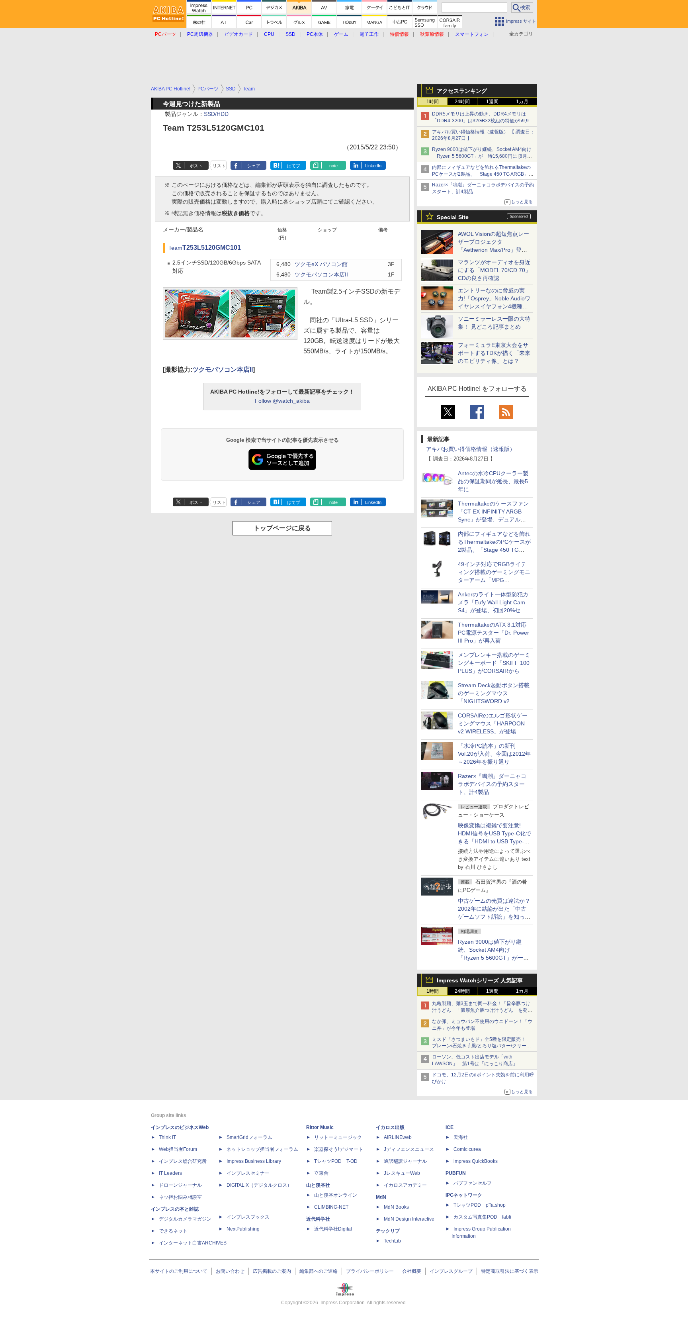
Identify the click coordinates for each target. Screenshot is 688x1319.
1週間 (492, 101)
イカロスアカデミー (405, 1185)
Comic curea (467, 1149)
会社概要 (411, 1271)
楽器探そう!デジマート (338, 1149)
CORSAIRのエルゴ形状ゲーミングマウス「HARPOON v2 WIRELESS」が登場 (493, 723)
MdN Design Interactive (409, 1219)
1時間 (432, 101)
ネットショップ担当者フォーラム (262, 1149)
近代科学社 (318, 1219)
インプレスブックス (248, 1217)
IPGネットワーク (464, 1195)
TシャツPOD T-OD (336, 1161)
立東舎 (321, 1173)
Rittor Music (320, 1127)
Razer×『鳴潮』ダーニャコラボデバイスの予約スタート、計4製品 (492, 784)
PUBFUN (456, 1173)
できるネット (173, 1231)
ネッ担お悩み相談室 (180, 1197)
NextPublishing (243, 1229)
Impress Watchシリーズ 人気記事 (480, 980)
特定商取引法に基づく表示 (509, 1271)
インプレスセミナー (248, 1173)
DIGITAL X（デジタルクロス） (259, 1185)
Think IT (167, 1137)
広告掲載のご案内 (272, 1271)
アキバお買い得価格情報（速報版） (470, 449)
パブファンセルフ (472, 1183)
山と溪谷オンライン (335, 1195)
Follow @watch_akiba (282, 401)
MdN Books (396, 1207)
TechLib (392, 1241)
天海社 (460, 1137)
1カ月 (522, 101)
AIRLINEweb (398, 1137)
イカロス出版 (390, 1127)
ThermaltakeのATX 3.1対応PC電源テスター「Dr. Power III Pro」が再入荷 (493, 632)
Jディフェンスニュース (409, 1149)
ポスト (196, 165)
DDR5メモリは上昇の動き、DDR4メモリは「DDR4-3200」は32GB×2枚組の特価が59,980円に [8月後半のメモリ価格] (483, 120)
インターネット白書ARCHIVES (193, 1243)
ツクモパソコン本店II (321, 275)
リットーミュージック (338, 1137)
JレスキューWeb (402, 1173)
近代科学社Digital (333, 1229)
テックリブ (388, 1231)
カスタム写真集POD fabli (482, 1217)
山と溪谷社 (318, 1185)
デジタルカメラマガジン (185, 1219)
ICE (449, 1127)
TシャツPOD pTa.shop (479, 1205)
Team (175, 248)
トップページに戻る (282, 528)
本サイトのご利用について (178, 1271)
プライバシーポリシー (370, 1271)
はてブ (293, 165)
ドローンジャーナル (180, 1185)
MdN (381, 1197)
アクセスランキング (462, 91)
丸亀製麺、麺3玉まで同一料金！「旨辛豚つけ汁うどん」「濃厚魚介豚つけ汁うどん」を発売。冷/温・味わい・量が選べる (481, 1010)
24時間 (462, 101)
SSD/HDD (216, 114)
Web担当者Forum (178, 1149)
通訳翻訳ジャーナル (405, 1161)
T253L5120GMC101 (211, 247)
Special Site (453, 217)
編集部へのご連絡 (318, 1271)
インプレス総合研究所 (183, 1161)
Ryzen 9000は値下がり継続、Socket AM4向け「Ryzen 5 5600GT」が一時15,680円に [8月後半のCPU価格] (482, 156)
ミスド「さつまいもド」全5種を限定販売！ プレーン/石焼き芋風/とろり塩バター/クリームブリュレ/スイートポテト (481, 1046)
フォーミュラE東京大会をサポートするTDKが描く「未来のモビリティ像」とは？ (494, 353)
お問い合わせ (230, 1271)
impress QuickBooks (475, 1161)
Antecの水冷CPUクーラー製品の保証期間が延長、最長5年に (493, 481)
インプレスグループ (451, 1271)
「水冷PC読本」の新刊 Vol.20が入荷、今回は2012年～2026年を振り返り (494, 754)
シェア (253, 165)
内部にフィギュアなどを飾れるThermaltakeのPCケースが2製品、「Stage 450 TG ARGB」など (483, 174)
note (333, 165)
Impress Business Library (254, 1161)
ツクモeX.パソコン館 (321, 264)
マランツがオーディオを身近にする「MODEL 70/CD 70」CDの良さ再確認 (494, 270)
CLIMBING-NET (331, 1207)
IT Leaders (170, 1173)
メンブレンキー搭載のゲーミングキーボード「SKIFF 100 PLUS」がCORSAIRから (494, 663)
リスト (219, 165)
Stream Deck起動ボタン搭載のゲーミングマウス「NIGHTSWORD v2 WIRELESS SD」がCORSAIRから (494, 701)
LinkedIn (373, 165)
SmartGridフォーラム (249, 1137)
